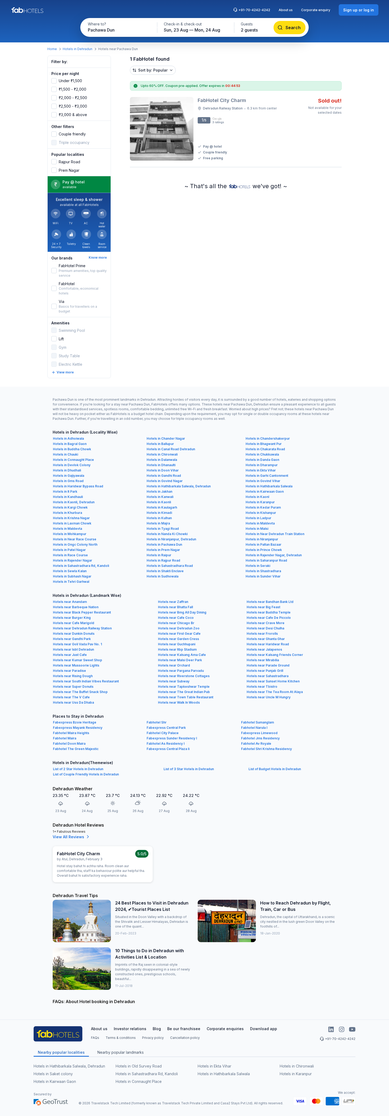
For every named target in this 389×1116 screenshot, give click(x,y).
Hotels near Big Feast (263, 607)
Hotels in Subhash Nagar (72, 576)
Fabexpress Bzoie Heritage (74, 722)
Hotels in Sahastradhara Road (170, 566)
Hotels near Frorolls (262, 634)
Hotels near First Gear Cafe (179, 634)
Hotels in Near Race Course (74, 539)
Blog (157, 1028)
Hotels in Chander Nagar (166, 438)
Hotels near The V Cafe (71, 697)
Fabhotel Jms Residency (260, 738)
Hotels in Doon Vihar (163, 470)
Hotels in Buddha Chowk (72, 449)
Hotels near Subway (173, 681)
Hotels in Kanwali (160, 497)
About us (286, 10)
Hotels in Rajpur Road (163, 560)
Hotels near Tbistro (262, 687)
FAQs (95, 1038)
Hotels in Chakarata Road (265, 449)
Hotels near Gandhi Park (72, 639)
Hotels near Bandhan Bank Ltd (270, 602)
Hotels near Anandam (70, 602)
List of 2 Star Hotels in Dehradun (78, 769)
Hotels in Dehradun (77, 49)
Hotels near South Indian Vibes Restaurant (86, 681)
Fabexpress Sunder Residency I (172, 738)
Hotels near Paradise (69, 671)
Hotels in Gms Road (68, 481)
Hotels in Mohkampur (69, 534)
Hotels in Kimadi (159, 513)
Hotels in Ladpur (258, 518)
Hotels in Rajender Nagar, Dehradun (274, 555)
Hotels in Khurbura (67, 513)
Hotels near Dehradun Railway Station (82, 628)
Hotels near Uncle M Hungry (269, 697)
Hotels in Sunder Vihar (263, 576)
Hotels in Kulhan (159, 518)
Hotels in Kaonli (159, 502)
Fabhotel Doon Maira (69, 744)
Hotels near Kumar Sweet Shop (77, 660)
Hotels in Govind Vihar (263, 481)
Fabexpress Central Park (166, 728)
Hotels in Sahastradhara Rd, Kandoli (81, 566)
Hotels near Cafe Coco (176, 618)
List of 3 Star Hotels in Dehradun (189, 769)
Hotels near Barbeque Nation (75, 607)
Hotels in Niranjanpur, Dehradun (171, 539)
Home (52, 49)
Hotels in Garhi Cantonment (267, 476)
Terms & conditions (121, 1038)
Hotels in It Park (65, 491)
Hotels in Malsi (257, 529)
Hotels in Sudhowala (162, 576)
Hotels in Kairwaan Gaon (265, 491)
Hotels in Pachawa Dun (164, 544)
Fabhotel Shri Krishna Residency (266, 749)
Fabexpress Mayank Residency (77, 728)
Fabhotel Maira (64, 738)
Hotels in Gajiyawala (68, 476)
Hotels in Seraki (258, 566)
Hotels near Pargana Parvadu (181, 671)
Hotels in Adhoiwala (68, 438)
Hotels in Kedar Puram (263, 507)
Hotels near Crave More (265, 623)
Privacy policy (153, 1038)
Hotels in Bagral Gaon (70, 444)
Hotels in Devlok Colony (72, 465)
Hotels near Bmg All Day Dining (182, 612)
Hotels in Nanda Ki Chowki (167, 534)
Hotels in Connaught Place (73, 460)
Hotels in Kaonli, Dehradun (73, 502)
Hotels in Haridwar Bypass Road (78, 486)
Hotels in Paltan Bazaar (263, 544)
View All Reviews (68, 837)
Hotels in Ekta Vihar (261, 470)
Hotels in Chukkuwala (262, 454)
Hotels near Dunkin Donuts (73, 634)
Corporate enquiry (315, 10)
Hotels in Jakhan (159, 491)
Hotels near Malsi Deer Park (180, 660)
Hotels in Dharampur (262, 465)
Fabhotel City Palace (163, 733)
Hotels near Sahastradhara (267, 676)
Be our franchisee (183, 1028)
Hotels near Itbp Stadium (177, 649)
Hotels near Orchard (174, 665)
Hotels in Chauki (65, 454)
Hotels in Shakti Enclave (165, 571)
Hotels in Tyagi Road (163, 529)
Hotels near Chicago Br (176, 623)
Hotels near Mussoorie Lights (76, 665)
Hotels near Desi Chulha (265, 628)
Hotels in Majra (158, 523)
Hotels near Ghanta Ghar (266, 639)
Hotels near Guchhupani (176, 644)
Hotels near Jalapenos (264, 649)
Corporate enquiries (225, 1028)
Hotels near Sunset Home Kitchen (273, 681)
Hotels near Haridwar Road (268, 644)
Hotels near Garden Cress (178, 639)
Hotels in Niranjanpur (262, 539)
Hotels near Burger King (72, 618)
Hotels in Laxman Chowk (72, 523)
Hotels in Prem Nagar (163, 550)
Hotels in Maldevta (260, 523)
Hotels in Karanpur (260, 502)
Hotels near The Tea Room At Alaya (275, 692)
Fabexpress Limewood (259, 733)
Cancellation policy (185, 1038)
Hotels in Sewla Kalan (70, 571)
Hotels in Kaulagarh (162, 507)
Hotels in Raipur (159, 555)
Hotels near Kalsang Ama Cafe (182, 655)
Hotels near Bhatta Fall (175, 607)
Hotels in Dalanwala (162, 460)
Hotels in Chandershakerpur (268, 438)
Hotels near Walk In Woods (179, 702)
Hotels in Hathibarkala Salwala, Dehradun (179, 486)
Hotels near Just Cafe (70, 655)
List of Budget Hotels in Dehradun (274, 769)
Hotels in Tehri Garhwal (71, 582)
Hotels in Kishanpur (261, 513)
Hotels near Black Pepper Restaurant (82, 612)
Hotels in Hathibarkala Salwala (269, 486)
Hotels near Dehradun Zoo (179, 628)
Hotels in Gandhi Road (164, 476)
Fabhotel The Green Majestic (75, 749)
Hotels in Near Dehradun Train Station (275, 534)
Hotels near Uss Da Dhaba (73, 702)
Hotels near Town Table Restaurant (185, 697)
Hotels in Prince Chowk (264, 550)
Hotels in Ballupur (160, 444)
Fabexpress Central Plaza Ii (168, 749)
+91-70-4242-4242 (254, 10)
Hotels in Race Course (70, 555)
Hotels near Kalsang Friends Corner (275, 655)
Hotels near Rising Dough (73, 676)
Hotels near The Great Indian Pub (184, 692)
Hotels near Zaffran (173, 602)
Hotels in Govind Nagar (165, 481)
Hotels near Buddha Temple (269, 612)
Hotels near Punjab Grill (265, 671)
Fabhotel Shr (156, 722)
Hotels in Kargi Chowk (70, 507)
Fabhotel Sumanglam (257, 722)
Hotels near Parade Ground (268, 665)
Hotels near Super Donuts (73, 687)
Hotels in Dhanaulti (161, 465)
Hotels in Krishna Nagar (71, 518)
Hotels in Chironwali (162, 454)
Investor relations (130, 1028)
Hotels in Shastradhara (263, 571)
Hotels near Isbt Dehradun (73, 649)
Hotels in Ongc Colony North (75, 544)
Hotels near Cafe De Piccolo (269, 618)
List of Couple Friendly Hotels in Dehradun (86, 774)
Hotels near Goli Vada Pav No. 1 (77, 644)
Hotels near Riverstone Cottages (184, 676)
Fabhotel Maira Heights (71, 733)
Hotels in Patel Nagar (69, 550)
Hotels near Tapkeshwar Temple (184, 687)
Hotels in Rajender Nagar (72, 560)
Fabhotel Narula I (254, 728)
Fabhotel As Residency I (165, 744)
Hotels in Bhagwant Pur (264, 444)
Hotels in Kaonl (257, 497)
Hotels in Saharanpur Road (266, 560)
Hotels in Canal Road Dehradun (171, 449)
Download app (263, 1028)
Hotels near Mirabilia (263, 660)
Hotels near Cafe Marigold (73, 623)
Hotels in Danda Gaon (262, 460)
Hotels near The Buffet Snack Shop (80, 692)
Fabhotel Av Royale (256, 744)
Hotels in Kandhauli (68, 497)
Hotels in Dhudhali (67, 470)
